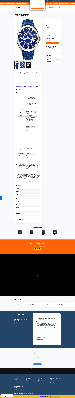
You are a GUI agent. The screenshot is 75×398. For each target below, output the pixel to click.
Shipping (39, 381)
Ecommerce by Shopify (23, 396)
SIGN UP (37, 8)
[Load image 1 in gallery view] (17, 65)
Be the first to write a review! (37, 364)
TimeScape (17, 396)
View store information (50, 48)
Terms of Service (40, 378)
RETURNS (18, 90)
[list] (37, 233)
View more (16, 300)
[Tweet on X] (17, 219)
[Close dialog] (44, 0)
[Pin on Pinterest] (19, 219)
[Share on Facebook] (16, 219)
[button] (60, 7)
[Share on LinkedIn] (20, 219)
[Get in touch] (58, 7)
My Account (49, 0)
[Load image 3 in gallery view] (28, 65)
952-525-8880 (37, 248)
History (27, 379)
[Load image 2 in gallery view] (22, 64)
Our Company (28, 378)
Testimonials (28, 380)
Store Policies (40, 379)
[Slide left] (39, 59)
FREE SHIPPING (19, 89)
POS (19, 396)
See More (38, 334)
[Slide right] (41, 59)
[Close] (12, 394)
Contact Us (27, 381)
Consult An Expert (26, 0)
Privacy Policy (40, 380)
